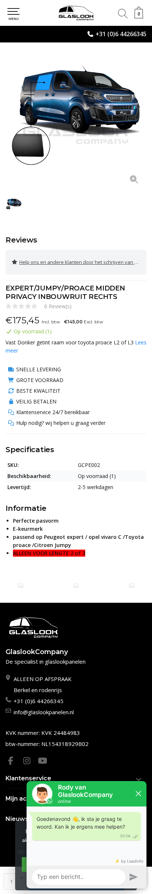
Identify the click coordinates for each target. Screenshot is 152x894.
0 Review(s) (58, 306)
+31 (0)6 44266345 (121, 34)
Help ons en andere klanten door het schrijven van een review (82, 262)
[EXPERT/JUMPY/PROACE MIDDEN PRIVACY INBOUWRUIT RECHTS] (76, 120)
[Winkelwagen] (139, 16)
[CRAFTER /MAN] (20, 586)
